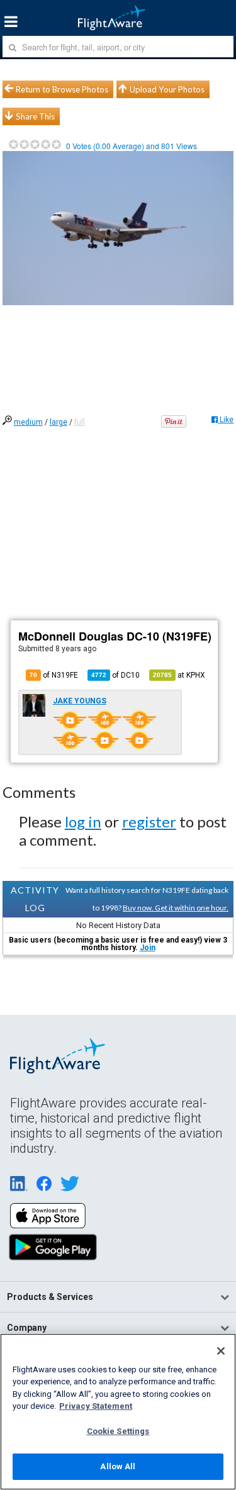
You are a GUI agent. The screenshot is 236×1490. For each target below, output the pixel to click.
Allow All (117, 1466)
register (149, 821)
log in (83, 821)
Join (147, 947)
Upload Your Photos (167, 89)
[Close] (221, 1351)
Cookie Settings (118, 1431)
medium (28, 422)
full (79, 422)
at (179, 675)
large (58, 422)
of (115, 675)
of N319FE (54, 675)
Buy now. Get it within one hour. (175, 907)
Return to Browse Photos (62, 89)
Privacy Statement (95, 1406)
